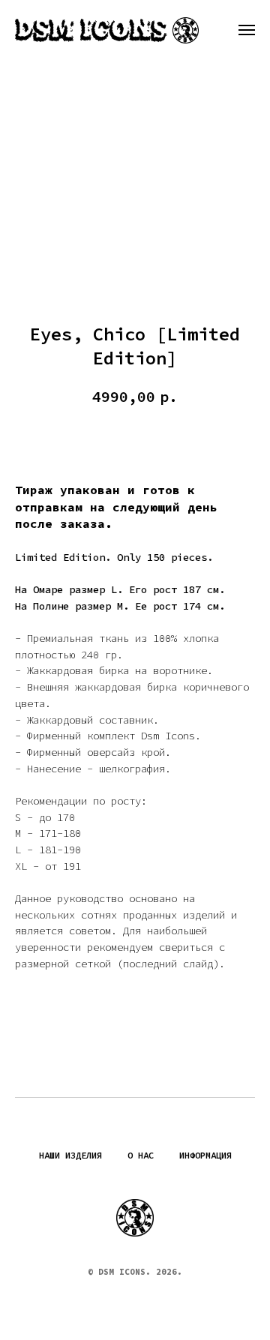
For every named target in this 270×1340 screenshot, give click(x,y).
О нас (141, 1155)
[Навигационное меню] (246, 30)
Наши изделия (70, 1155)
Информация (205, 1155)
